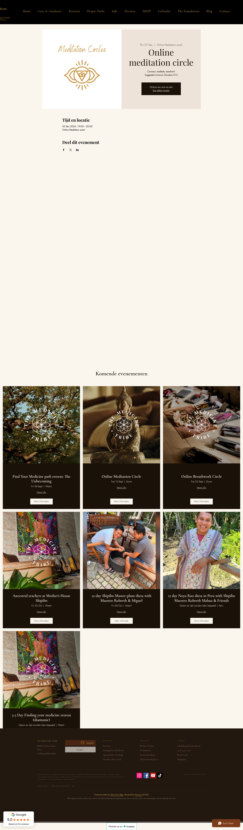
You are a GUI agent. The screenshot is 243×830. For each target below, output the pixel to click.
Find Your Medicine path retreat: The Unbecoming (41, 479)
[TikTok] (160, 775)
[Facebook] (146, 775)
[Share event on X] (70, 150)
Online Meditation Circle (121, 476)
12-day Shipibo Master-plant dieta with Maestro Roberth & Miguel (121, 598)
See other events (161, 90)
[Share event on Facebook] (63, 150)
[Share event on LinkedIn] (77, 150)
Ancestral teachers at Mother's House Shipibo (41, 598)
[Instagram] (139, 775)
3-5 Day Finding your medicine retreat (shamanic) (41, 717)
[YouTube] (153, 775)
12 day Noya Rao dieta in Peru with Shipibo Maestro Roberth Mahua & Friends (201, 598)
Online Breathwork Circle (201, 476)
